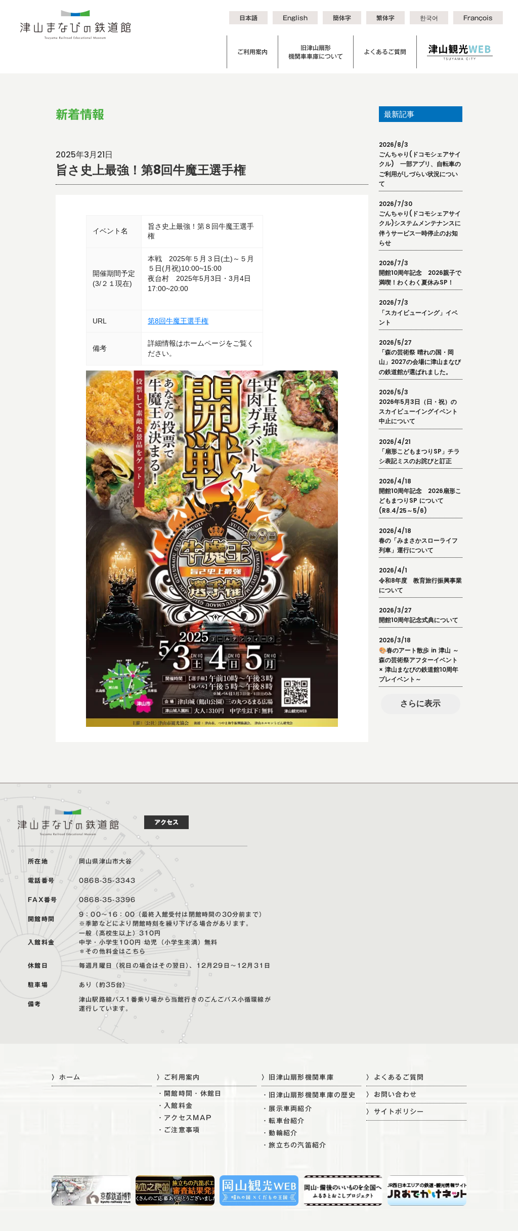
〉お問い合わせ (391, 1094)
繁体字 (385, 18)
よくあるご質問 (385, 52)
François (478, 18)
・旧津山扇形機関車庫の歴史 (309, 1095)
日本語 (248, 18)
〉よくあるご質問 (395, 1077)
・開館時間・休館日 (189, 1093)
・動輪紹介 (280, 1133)
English (295, 18)
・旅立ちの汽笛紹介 (294, 1145)
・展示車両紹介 (287, 1109)
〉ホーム (66, 1077)
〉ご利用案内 (178, 1077)
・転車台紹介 (283, 1121)
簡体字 (342, 18)
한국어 (429, 18)
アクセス (166, 822)
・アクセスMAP (184, 1118)
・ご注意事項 (178, 1130)
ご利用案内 (252, 52)
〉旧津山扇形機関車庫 (298, 1077)
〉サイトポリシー (395, 1111)
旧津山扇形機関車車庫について (315, 52)
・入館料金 (175, 1106)
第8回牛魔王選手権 (178, 321)
